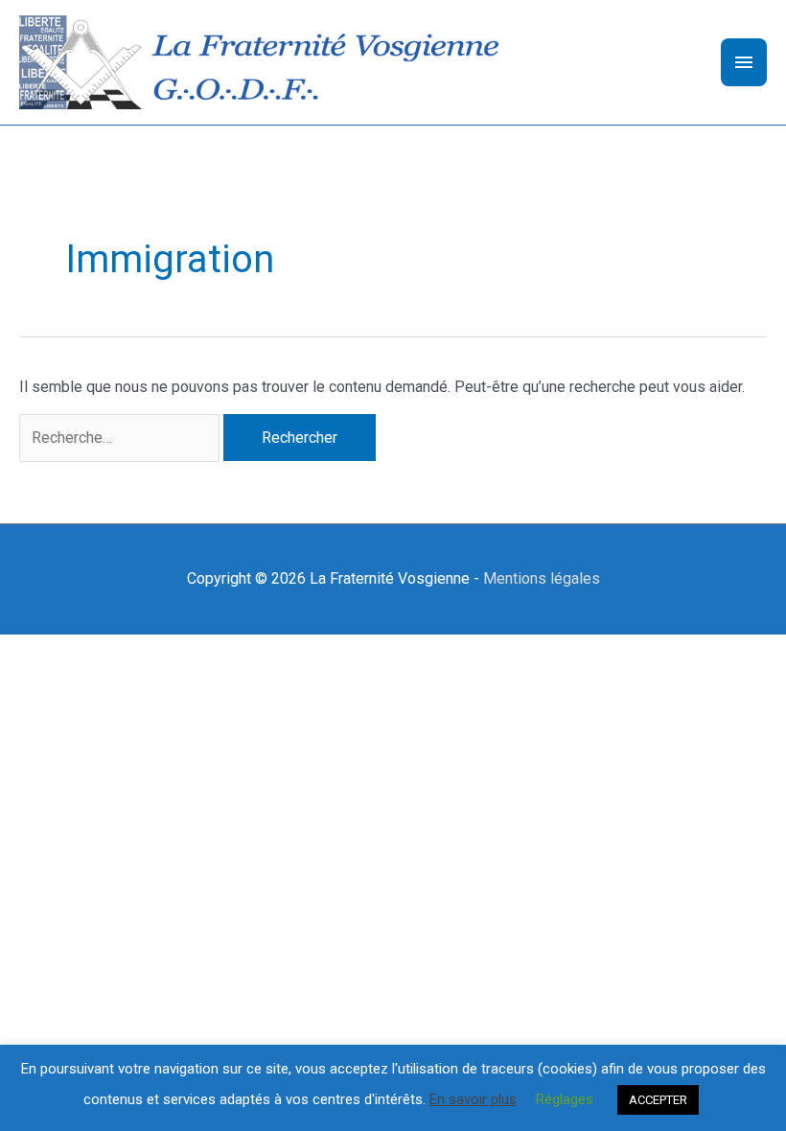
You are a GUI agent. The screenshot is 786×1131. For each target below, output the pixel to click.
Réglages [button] (564, 1099)
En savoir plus (473, 1099)
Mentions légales (541, 578)
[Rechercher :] (121, 437)
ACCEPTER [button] (658, 1100)
